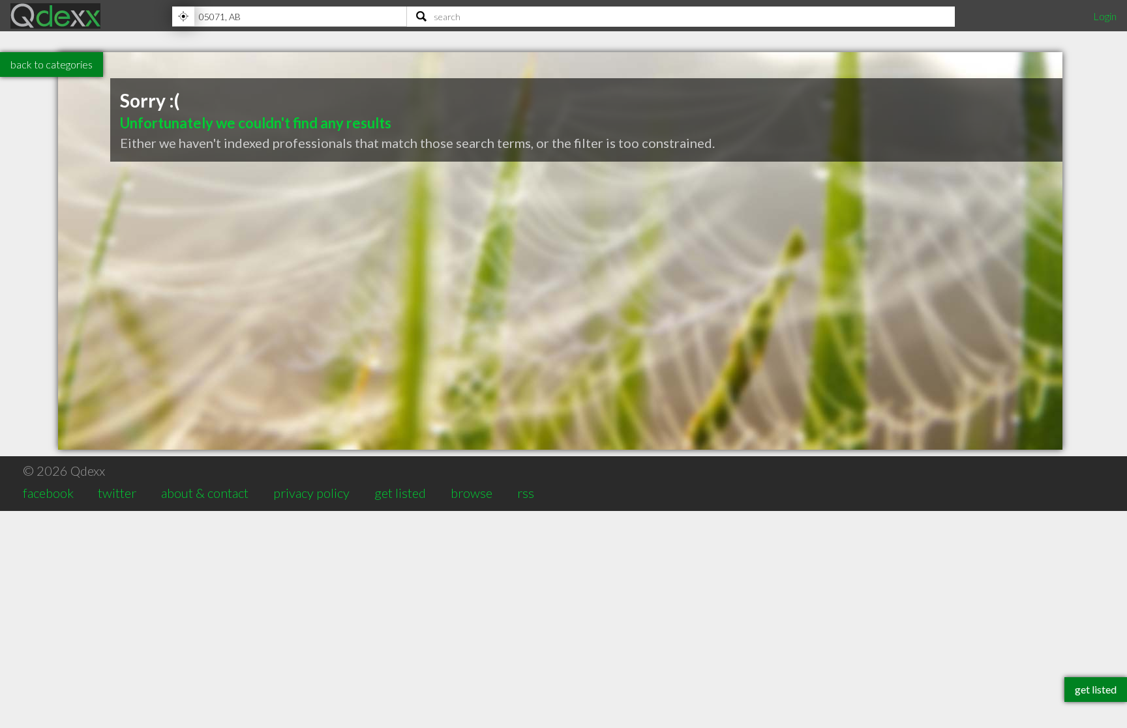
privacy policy (311, 493)
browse (471, 493)
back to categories (51, 64)
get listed (400, 493)
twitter (117, 493)
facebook (48, 493)
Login (1105, 16)
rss (525, 493)
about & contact (204, 493)
